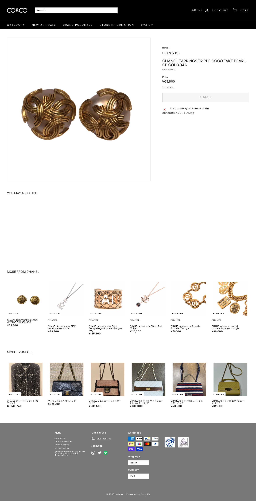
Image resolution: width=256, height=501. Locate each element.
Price (165, 77)
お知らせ (147, 25)
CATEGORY (16, 25)
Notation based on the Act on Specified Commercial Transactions (70, 453)
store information (117, 25)
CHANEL (32, 271)
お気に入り (197, 10)
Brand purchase (78, 25)
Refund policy (62, 444)
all (29, 352)
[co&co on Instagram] (93, 453)
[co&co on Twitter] (99, 453)
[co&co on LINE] (106, 453)
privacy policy (62, 448)
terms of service (63, 441)
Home (165, 48)
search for (60, 438)
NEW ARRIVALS (44, 25)
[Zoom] (78, 109)
